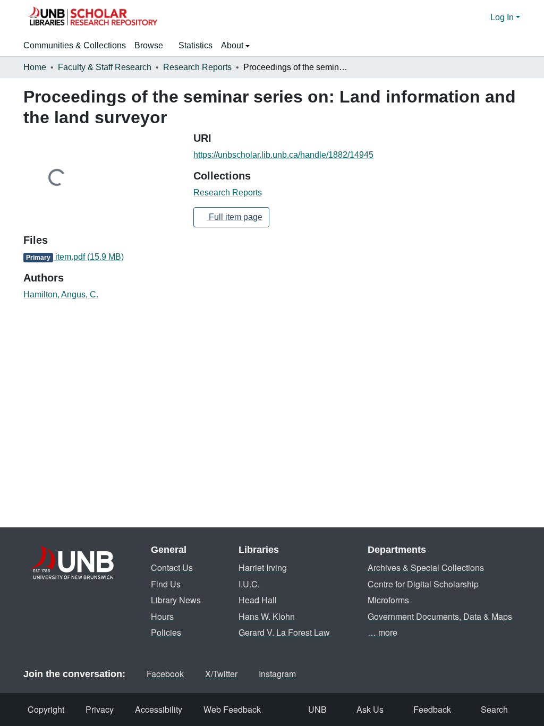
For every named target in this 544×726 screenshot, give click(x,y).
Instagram (277, 674)
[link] (102, 257)
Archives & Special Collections (426, 567)
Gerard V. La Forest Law (284, 632)
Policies (166, 632)
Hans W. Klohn (267, 616)
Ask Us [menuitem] (370, 709)
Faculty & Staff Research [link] (104, 67)
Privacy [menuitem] (100, 709)
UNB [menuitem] (317, 709)
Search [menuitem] (494, 709)
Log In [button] (503, 17)
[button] (92, 17)
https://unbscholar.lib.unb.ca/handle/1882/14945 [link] (283, 154)
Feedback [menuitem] (432, 709)
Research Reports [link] (197, 67)
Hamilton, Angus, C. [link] (60, 294)
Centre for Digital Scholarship (423, 584)
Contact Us (172, 567)
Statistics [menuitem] (195, 45)
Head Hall (258, 600)
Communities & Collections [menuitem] (74, 45)
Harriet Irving (263, 567)
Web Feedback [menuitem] (232, 709)
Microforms (388, 600)
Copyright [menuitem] (46, 709)
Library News (176, 600)
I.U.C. (249, 584)
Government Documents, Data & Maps (440, 616)
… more (382, 632)
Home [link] (34, 67)
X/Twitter (221, 674)
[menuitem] (152, 45)
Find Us (166, 584)
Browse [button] (148, 45)
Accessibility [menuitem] (158, 709)
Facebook (165, 674)
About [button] (233, 45)
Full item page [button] (234, 216)
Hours (162, 616)
